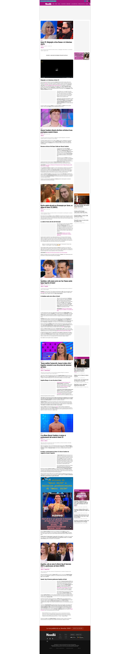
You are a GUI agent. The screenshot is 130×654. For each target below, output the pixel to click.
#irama (69, 614)
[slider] (47, 77)
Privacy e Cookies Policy (60, 648)
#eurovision (44, 614)
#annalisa (59, 614)
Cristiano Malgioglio (48, 85)
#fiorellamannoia (52, 615)
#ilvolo (56, 615)
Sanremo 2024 (47, 569)
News (42, 40)
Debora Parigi (43, 209)
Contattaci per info (77, 628)
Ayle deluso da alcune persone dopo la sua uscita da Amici (56, 252)
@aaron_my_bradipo (45, 244)
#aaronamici (51, 244)
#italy (47, 614)
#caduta (43, 245)
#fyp (70, 244)
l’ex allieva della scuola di (64, 587)
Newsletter (78, 634)
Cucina (76, 194)
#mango (49, 614)
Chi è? (76, 358)
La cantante (59, 393)
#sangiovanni (66, 614)
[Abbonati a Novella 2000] (81, 56)
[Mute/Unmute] (44, 77)
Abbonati (72, 634)
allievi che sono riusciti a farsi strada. (64, 330)
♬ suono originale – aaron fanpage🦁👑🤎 (52, 245)
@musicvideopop (45, 612)
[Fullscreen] (72, 77)
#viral (52, 614)
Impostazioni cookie (69, 648)
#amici (60, 613)
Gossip (66, 636)
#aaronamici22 (64, 244)
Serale (46, 83)
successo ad (64, 386)
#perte (68, 244)
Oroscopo (77, 490)
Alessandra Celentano (57, 85)
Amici (63, 326)
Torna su (79, 648)
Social (60, 636)
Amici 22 (42, 47)
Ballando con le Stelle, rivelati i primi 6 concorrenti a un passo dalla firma (64, 234)
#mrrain (62, 614)
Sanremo (46, 562)
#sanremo (68, 613)
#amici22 (60, 244)
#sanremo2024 (64, 613)
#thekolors (44, 615)
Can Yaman (46, 286)
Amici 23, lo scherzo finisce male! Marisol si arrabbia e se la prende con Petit (65, 309)
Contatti (50, 648)
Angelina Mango (47, 370)
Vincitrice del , (63, 382)
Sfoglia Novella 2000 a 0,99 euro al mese (48, 1)
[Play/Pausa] (42, 77)
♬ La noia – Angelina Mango (62, 615)
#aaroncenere (56, 244)
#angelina (57, 613)
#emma (47, 615)
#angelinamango (53, 613)
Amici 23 (46, 440)
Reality (42, 361)
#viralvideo (55, 614)
